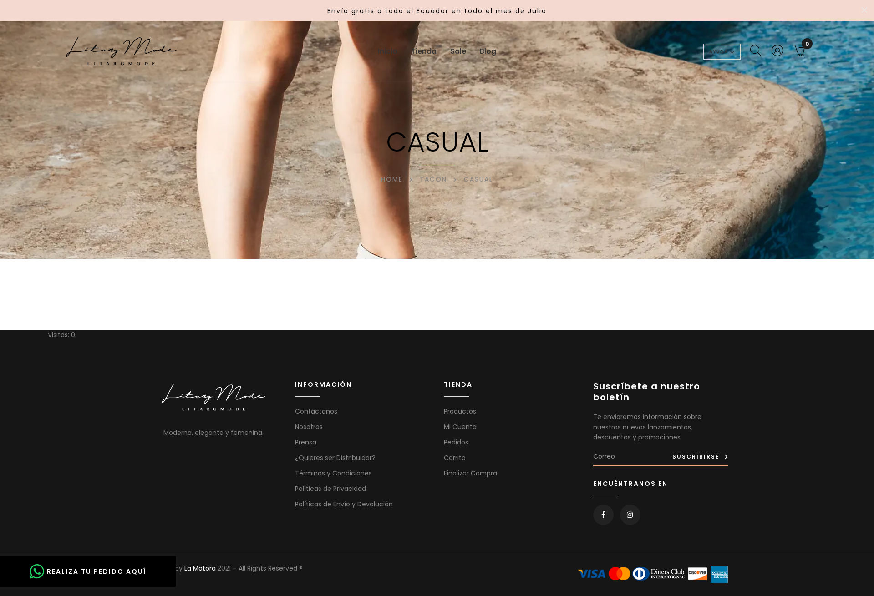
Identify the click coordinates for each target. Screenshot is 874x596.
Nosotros (309, 426)
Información (323, 385)
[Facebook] (603, 515)
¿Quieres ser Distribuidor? (335, 457)
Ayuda (718, 51)
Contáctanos (316, 411)
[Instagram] (630, 515)
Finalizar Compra (470, 473)
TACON (433, 179)
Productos (460, 411)
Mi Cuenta (460, 426)
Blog (488, 51)
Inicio (387, 51)
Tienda (424, 51)
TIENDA (458, 385)
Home (392, 179)
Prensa (305, 442)
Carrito (455, 457)
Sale (458, 51)
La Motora (200, 568)
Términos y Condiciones (333, 473)
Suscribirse (696, 456)
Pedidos (456, 442)
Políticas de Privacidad (330, 488)
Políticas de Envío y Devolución (344, 504)
